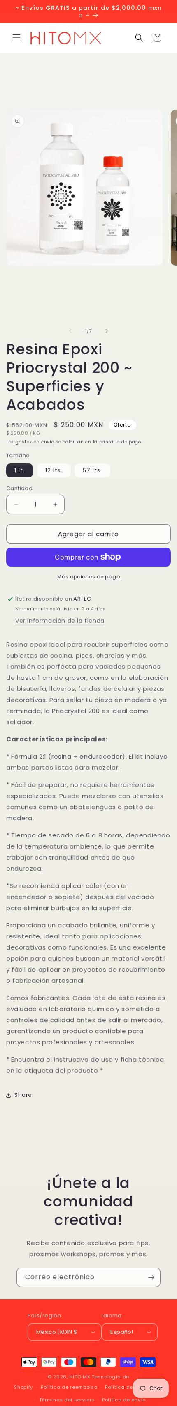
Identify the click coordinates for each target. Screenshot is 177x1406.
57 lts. (92, 470)
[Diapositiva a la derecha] (107, 331)
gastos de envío (35, 442)
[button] (16, 38)
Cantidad (19, 488)
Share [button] (23, 1095)
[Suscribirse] (151, 1277)
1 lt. (19, 470)
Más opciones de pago (88, 576)
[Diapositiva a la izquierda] (70, 331)
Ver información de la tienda (60, 621)
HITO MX (79, 1377)
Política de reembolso (69, 1387)
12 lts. (54, 470)
